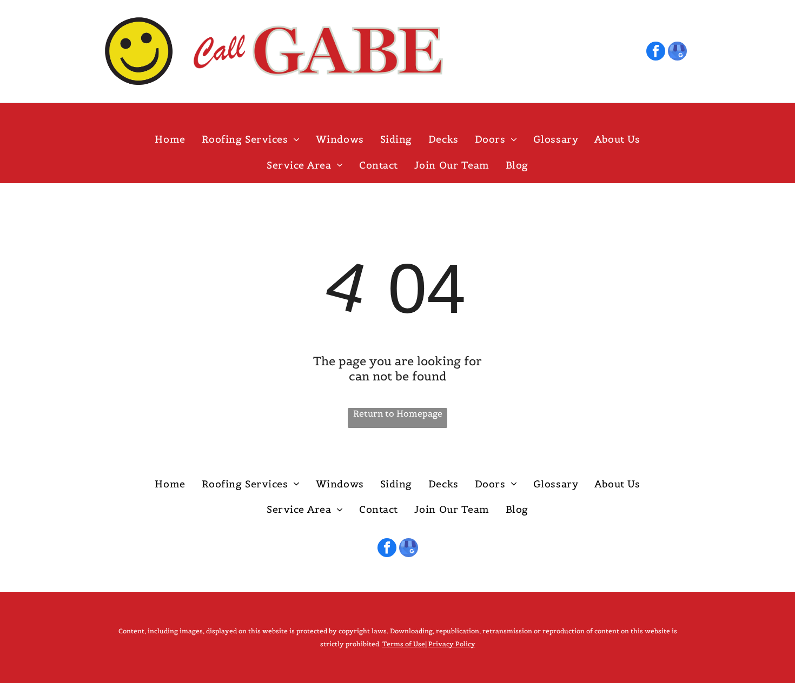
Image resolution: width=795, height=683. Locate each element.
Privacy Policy (451, 644)
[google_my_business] (677, 52)
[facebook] (655, 52)
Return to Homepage (397, 413)
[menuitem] (170, 139)
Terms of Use (403, 644)
